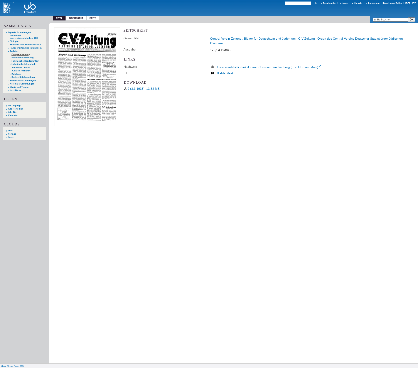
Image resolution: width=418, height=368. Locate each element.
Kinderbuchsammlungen (23, 80)
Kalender (13, 115)
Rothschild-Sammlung (23, 77)
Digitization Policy (392, 3)
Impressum (374, 3)
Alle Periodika (15, 109)
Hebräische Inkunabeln (24, 64)
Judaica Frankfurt (21, 70)
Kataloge (16, 74)
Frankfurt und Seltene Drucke (25, 44)
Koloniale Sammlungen (22, 84)
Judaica (14, 51)
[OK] (315, 3)
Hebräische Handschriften (25, 61)
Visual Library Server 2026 (12, 366)
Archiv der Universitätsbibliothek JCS (24, 36)
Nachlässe (15, 90)
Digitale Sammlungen (19, 32)
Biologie (14, 41)
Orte (10, 130)
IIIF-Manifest (224, 73)
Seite (92, 18)
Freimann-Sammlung (23, 57)
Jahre (11, 137)
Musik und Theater (19, 87)
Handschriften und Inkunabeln (26, 48)
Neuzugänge (14, 105)
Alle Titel (12, 112)
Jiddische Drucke (21, 67)
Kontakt (358, 3)
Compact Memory (21, 54)
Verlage (12, 134)
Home (345, 3)
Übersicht (76, 18)
